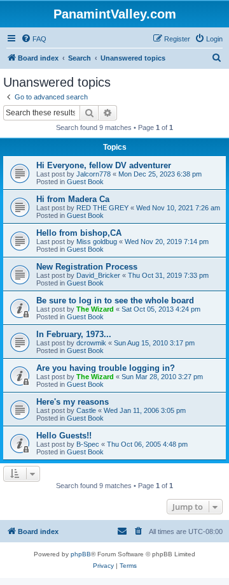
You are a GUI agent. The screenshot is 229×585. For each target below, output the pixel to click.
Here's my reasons (72, 402)
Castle (86, 410)
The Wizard (95, 309)
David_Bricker (98, 275)
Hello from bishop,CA (78, 233)
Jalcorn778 (93, 174)
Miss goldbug (96, 241)
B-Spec (87, 444)
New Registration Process (86, 266)
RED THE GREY (102, 208)
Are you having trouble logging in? (105, 368)
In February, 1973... (73, 334)
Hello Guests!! (64, 435)
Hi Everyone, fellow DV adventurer (103, 165)
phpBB (81, 554)
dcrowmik (91, 343)
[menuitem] (33, 39)
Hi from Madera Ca (72, 199)
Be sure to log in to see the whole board (115, 300)
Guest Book (85, 181)
